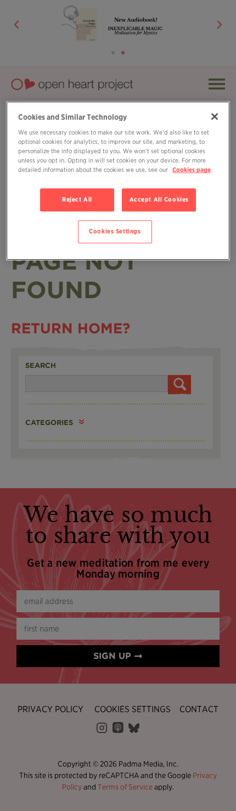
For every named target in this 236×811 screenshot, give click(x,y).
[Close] (215, 116)
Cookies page (191, 170)
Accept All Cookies (159, 200)
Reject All (77, 200)
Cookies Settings (115, 232)
